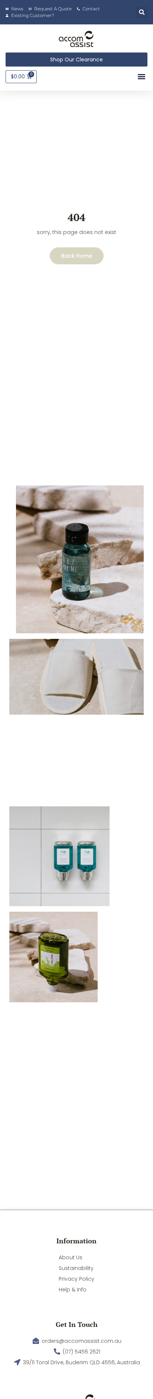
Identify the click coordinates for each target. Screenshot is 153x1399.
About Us (70, 1257)
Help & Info (73, 1289)
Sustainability (76, 1268)
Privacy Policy (76, 1279)
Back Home (76, 256)
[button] (141, 12)
